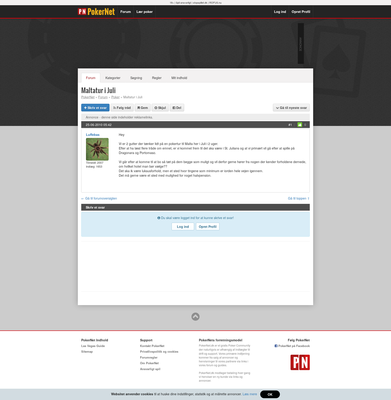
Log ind (280, 11)
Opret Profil (301, 11)
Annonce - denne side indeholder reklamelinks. (119, 117)
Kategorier (112, 77)
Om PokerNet (149, 363)
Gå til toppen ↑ (299, 198)
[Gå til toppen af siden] (195, 318)
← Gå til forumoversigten (99, 198)
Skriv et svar (97, 107)
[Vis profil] (97, 149)
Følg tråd (123, 107)
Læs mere (250, 394)
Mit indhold (179, 77)
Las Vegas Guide (93, 346)
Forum (125, 11)
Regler (157, 77)
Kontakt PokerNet (152, 346)
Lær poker (144, 11)
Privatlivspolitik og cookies (159, 351)
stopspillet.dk (200, 2)
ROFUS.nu (215, 2)
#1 (290, 124)
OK (270, 394)
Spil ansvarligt (183, 2)
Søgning (136, 77)
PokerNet (97, 11)
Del (178, 107)
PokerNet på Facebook (293, 346)
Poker (115, 97)
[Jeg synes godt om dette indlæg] (300, 124)
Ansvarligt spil (150, 369)
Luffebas (93, 134)
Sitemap (87, 351)
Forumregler (148, 357)
